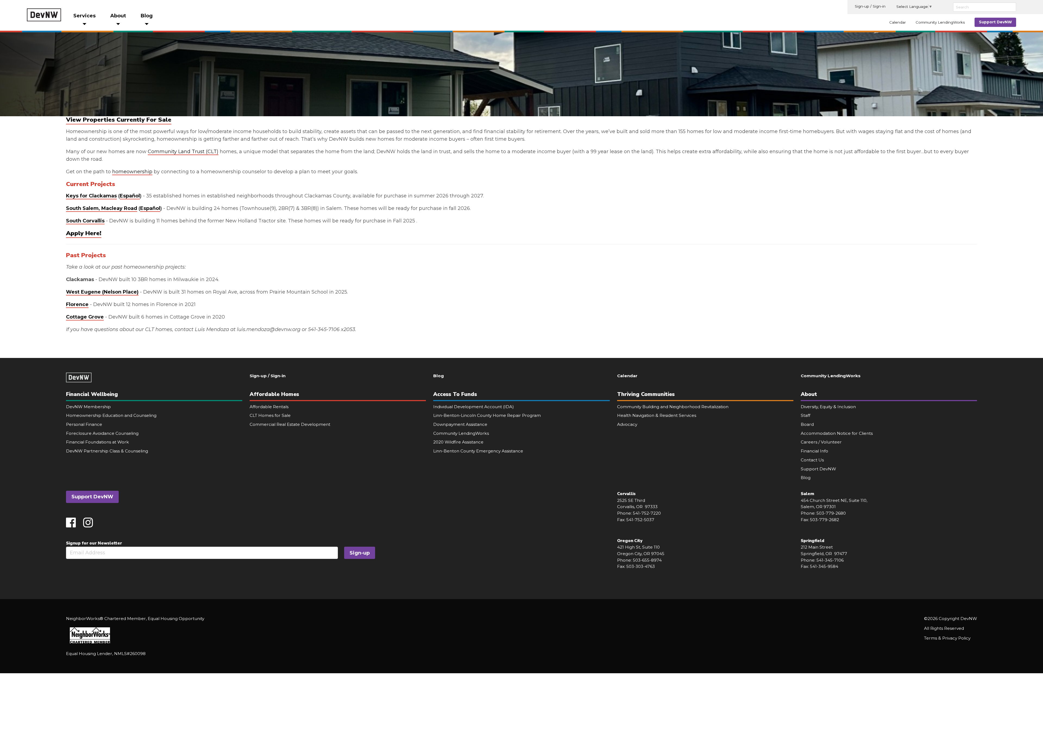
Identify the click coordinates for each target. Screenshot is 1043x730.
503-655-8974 (647, 560)
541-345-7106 (830, 560)
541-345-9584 (824, 566)
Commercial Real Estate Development (290, 424)
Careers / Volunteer (821, 442)
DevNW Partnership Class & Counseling (107, 451)
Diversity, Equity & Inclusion (828, 406)
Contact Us (812, 459)
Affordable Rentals (269, 406)
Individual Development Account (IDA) (473, 406)
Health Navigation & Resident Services (656, 415)
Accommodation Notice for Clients (837, 433)
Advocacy (627, 424)
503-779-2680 (831, 513)
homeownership (132, 172)
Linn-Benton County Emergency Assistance (478, 451)
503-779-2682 (824, 519)
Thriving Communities (646, 394)
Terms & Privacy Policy (947, 638)
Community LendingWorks (940, 22)
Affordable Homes (274, 394)
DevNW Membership (88, 406)
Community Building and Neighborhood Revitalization (672, 406)
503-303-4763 (640, 566)
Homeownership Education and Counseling (111, 415)
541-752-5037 (640, 519)
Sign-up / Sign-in (870, 6)
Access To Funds (455, 394)
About (809, 394)
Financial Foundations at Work (97, 442)
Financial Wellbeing (92, 394)
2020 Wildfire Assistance (458, 442)
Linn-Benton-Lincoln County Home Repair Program (487, 415)
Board (807, 424)
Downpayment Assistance (460, 424)
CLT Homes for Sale (270, 415)
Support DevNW (995, 22)
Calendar (897, 22)
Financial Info (814, 451)
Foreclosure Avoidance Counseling (102, 433)
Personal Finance (84, 424)
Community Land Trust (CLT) (183, 152)
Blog (438, 375)
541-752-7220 (647, 513)
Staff (805, 415)
